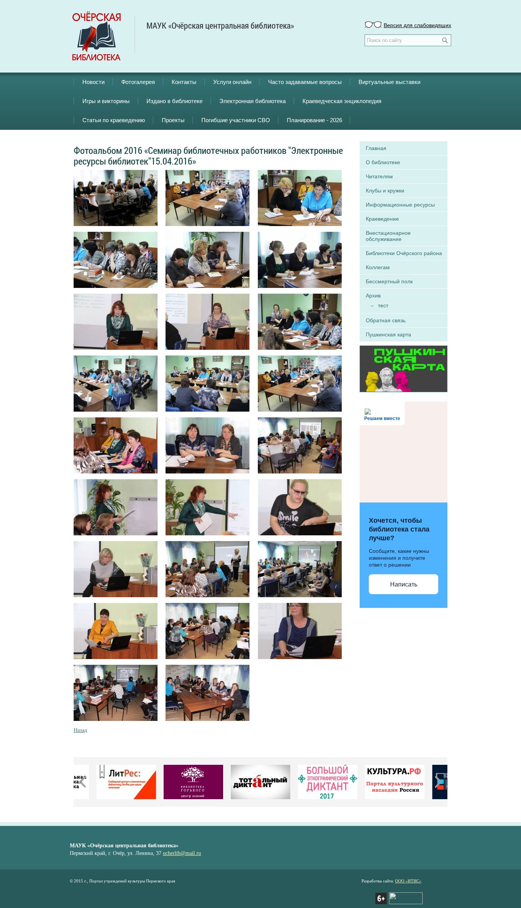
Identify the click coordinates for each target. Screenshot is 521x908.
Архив (373, 295)
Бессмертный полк (389, 281)
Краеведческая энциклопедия (341, 101)
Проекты (173, 120)
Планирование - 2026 (314, 120)
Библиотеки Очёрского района (404, 253)
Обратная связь (385, 320)
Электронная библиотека (252, 101)
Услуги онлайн (232, 82)
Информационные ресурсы (400, 205)
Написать (403, 584)
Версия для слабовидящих (417, 25)
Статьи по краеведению (113, 120)
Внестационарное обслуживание (388, 236)
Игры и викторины (106, 101)
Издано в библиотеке (174, 101)
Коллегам (378, 267)
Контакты (184, 82)
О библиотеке (383, 162)
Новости (93, 82)
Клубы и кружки (385, 190)
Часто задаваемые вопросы (305, 82)
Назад (80, 730)
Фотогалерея (138, 82)
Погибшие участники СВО (235, 120)
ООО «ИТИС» (408, 881)
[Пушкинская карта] (403, 368)
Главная (376, 148)
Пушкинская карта (388, 334)
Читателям (379, 176)
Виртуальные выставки (389, 82)
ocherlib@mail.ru (182, 853)
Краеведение (382, 219)
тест (383, 305)
